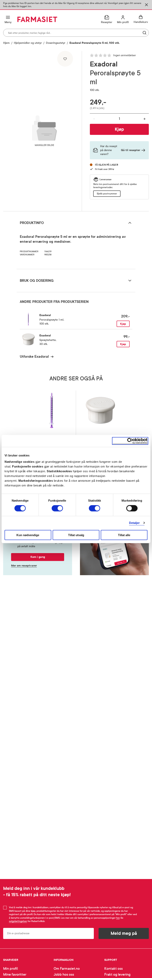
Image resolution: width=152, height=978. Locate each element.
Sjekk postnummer (107, 193)
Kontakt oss (113, 969)
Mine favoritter (14, 974)
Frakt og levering (117, 974)
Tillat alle (124, 535)
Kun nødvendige (27, 535)
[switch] (57, 508)
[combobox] (76, 33)
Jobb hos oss (64, 974)
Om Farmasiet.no (67, 969)
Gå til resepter (130, 150)
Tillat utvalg (76, 535)
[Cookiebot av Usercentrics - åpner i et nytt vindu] (130, 441)
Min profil (10, 969)
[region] (44, 129)
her (118, 917)
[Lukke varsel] (146, 4)
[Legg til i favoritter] (65, 59)
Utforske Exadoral (34, 356)
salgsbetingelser (18, 921)
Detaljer (134, 522)
